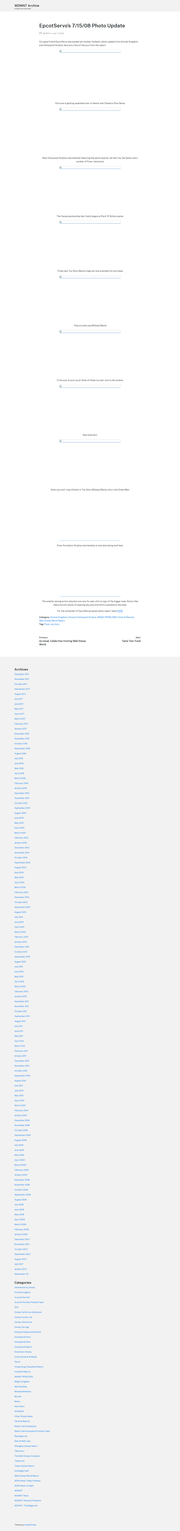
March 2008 (20, 1224)
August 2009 (20, 1140)
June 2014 (19, 872)
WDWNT (47, 33)
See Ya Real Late (22, 1441)
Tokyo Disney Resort (24, 1466)
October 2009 (21, 1130)
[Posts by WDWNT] (41, 33)
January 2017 (20, 728)
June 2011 (18, 1031)
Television (19, 1451)
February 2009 (21, 1170)
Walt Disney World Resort (52, 620)
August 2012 (20, 961)
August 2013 (20, 912)
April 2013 (19, 927)
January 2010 (20, 1115)
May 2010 (19, 1095)
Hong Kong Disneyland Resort (28, 1367)
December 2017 (21, 674)
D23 (16, 1307)
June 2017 (19, 704)
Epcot (17, 1361)
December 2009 (22, 1120)
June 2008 (19, 1209)
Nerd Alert (19, 1406)
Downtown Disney (23, 1352)
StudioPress (30, 1525)
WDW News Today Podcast (27, 1480)
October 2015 (20, 803)
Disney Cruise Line (23, 1317)
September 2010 (22, 1075)
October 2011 (20, 1011)
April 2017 (19, 714)
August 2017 (20, 694)
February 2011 (21, 1051)
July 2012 (18, 966)
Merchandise (20, 1386)
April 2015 (19, 828)
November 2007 (22, 1244)
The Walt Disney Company (27, 1456)
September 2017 (22, 689)
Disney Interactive (23, 1322)
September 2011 (22, 1016)
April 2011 (19, 1041)
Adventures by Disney (24, 1287)
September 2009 (22, 1135)
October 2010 (20, 1071)
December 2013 (21, 897)
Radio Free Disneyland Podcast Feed (32, 1431)
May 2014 (19, 877)
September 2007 (22, 1254)
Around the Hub (22, 1297)
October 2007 (21, 1249)
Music (17, 1401)
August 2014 (20, 867)
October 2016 (20, 743)
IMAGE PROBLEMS (107, 617)
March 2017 (20, 719)
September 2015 (22, 808)
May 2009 (19, 1155)
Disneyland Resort (23, 1347)
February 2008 (21, 1229)
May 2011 (18, 1036)
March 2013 (20, 932)
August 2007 (20, 1259)
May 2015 (19, 823)
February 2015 (21, 837)
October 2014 (20, 857)
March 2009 (20, 1165)
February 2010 (21, 1110)
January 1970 (20, 1269)
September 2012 (22, 956)
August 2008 (20, 1199)
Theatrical (19, 1461)
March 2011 (19, 1046)
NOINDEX (19, 1411)
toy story (55, 624)
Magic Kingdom (22, 1381)
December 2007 (22, 1239)
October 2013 (20, 902)
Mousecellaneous (22, 1391)
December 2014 (21, 847)
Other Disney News (23, 1416)
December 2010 (21, 1061)
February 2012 (21, 991)
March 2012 (20, 986)
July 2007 (18, 1264)
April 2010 (19, 1100)
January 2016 (20, 788)
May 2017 (19, 709)
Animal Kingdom (58, 617)
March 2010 (20, 1105)
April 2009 (19, 1160)
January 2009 (20, 1175)
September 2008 (22, 1194)
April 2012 (19, 981)
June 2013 (19, 922)
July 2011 (18, 1026)
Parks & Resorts (126, 617)
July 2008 (19, 1204)
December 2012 (21, 947)
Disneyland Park (22, 1342)
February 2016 (21, 783)
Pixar (47, 624)
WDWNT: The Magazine (25, 1505)
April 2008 (19, 1219)
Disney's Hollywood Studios (82, 617)
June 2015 (19, 818)
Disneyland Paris (22, 1337)
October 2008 (21, 1190)
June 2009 (19, 1150)
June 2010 (19, 1090)
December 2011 (21, 1001)
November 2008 (22, 1185)
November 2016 (21, 738)
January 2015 (20, 843)
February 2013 (21, 937)
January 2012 (20, 996)
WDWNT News (21, 1495)
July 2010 (18, 1085)
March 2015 (20, 833)
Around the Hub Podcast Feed (28, 1302)
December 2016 (21, 733)
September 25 (21, 1274)
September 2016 (22, 748)
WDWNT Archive (26, 5)
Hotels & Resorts (22, 1371)
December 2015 (21, 793)
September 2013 (22, 907)
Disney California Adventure (28, 1312)
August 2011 (20, 1021)
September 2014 (22, 862)
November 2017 (21, 679)
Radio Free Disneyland (25, 1426)
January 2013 (20, 942)
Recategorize (20, 1436)
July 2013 (18, 917)
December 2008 (22, 1180)
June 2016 (19, 763)
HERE (120, 611)
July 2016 (18, 758)
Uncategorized (21, 1471)
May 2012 (19, 976)
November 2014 (21, 852)
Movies (17, 1396)
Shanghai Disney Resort (26, 1446)
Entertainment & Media (25, 1357)
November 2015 (21, 798)
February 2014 (21, 892)
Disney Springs (21, 1327)
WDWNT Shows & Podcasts (27, 1500)
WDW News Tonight (24, 1485)
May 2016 (19, 768)
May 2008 (19, 1214)
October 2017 (20, 684)
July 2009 (18, 1145)
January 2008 (20, 1234)
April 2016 (19, 773)
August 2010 (20, 1080)
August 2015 (20, 813)
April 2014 (19, 882)
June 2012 (19, 971)
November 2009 (22, 1125)
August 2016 (20, 753)
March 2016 (20, 778)
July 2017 (18, 699)
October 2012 (20, 952)
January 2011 (20, 1056)
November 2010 (21, 1066)
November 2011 (21, 1006)
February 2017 (21, 724)
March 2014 (20, 887)
